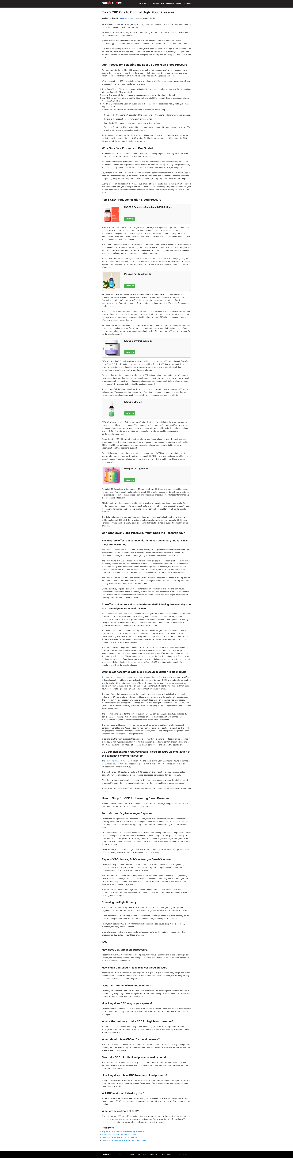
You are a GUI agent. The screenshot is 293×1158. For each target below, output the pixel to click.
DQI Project (144, 4)
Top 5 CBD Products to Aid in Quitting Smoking (123, 1131)
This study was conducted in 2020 (117, 613)
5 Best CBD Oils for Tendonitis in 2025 (119, 1134)
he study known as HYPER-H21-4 (117, 761)
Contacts (130, 1154)
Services (155, 4)
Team (178, 4)
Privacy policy (166, 1154)
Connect (187, 4)
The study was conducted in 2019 (116, 550)
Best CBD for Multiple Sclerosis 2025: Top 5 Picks (124, 1140)
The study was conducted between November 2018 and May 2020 (131, 677)
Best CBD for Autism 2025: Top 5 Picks (119, 1137)
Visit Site (130, 219)
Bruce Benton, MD (127, 18)
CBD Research (167, 4)
